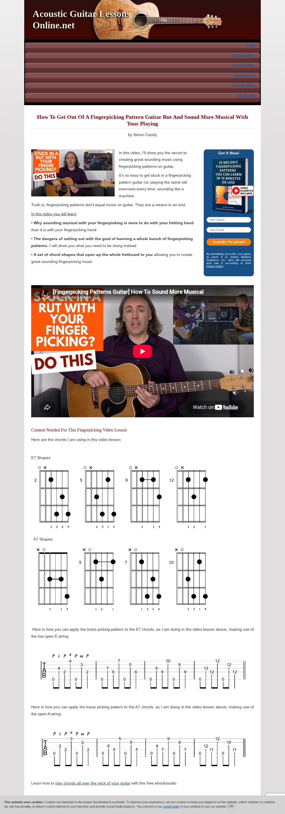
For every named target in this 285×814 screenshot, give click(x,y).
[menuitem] (250, 45)
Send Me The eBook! (229, 242)
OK (231, 806)
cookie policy (171, 806)
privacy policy (215, 266)
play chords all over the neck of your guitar (92, 783)
